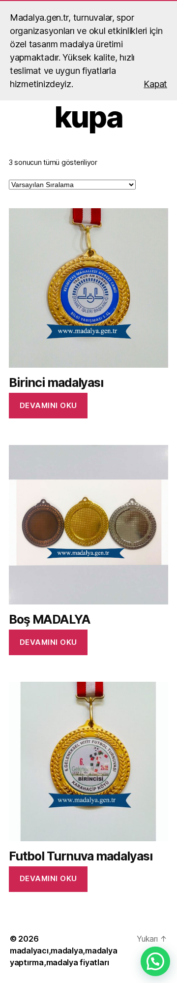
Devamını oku (48, 405)
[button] (155, 961)
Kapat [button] (155, 84)
